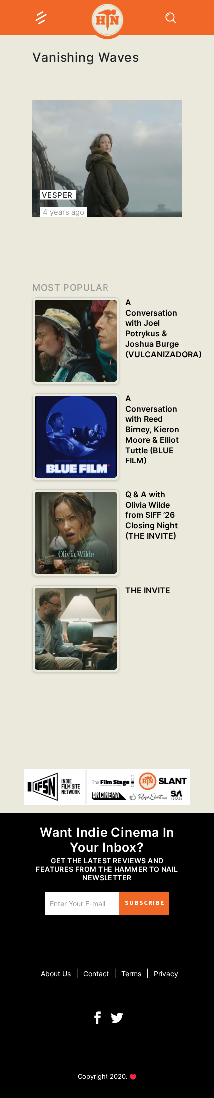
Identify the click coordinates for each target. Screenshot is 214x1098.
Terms (131, 973)
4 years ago (63, 212)
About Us (56, 973)
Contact (96, 973)
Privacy (166, 973)
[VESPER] (107, 158)
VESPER (57, 195)
